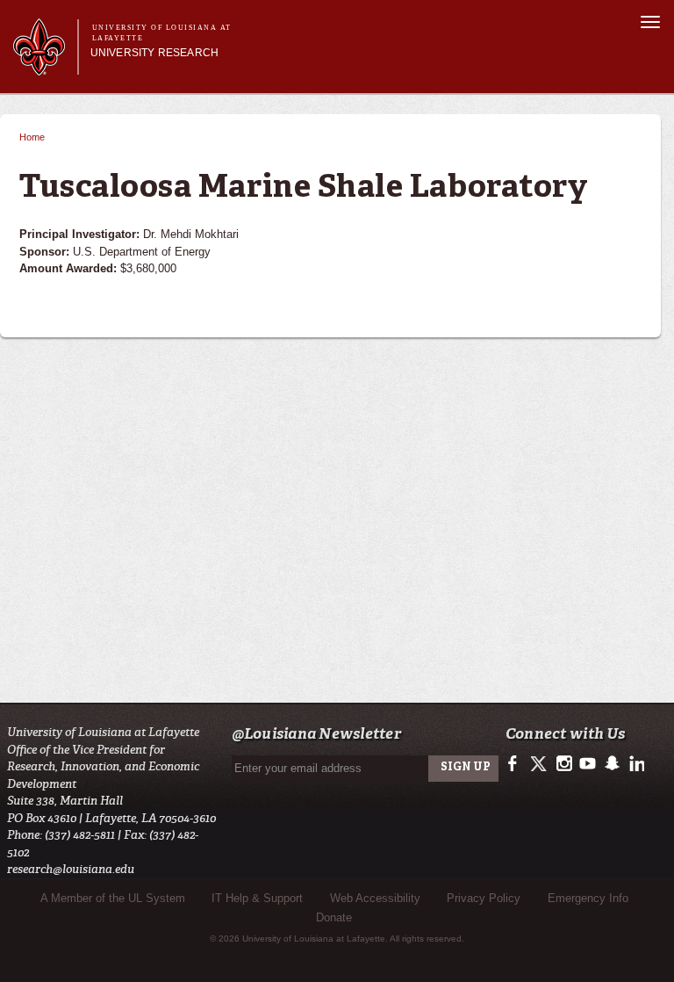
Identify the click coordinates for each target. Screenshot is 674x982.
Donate (334, 917)
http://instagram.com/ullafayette (564, 764)
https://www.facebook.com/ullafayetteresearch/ (516, 764)
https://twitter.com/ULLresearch (540, 764)
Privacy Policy (483, 898)
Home (32, 137)
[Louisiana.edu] (45, 67)
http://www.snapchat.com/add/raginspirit (611, 764)
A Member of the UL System (112, 898)
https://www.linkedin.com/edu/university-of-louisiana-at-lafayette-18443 (635, 764)
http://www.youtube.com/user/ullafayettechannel (587, 764)
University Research (154, 53)
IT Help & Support (257, 898)
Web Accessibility (375, 898)
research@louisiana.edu (70, 869)
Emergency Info (588, 898)
